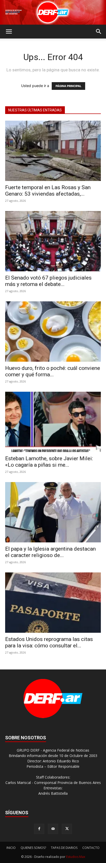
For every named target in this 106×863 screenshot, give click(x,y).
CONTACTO (91, 848)
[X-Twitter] (67, 829)
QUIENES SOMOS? (33, 848)
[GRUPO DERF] (53, 12)
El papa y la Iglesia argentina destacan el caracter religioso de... (50, 552)
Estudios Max (75, 857)
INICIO (11, 848)
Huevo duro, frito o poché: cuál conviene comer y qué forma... (52, 371)
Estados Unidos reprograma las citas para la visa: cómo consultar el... (49, 642)
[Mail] (53, 829)
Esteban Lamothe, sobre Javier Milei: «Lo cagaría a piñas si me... (49, 461)
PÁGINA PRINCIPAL (68, 86)
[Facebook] (39, 829)
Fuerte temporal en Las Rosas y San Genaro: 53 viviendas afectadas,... (48, 190)
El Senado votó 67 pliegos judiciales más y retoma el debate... (48, 281)
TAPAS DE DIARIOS (64, 848)
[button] (9, 32)
